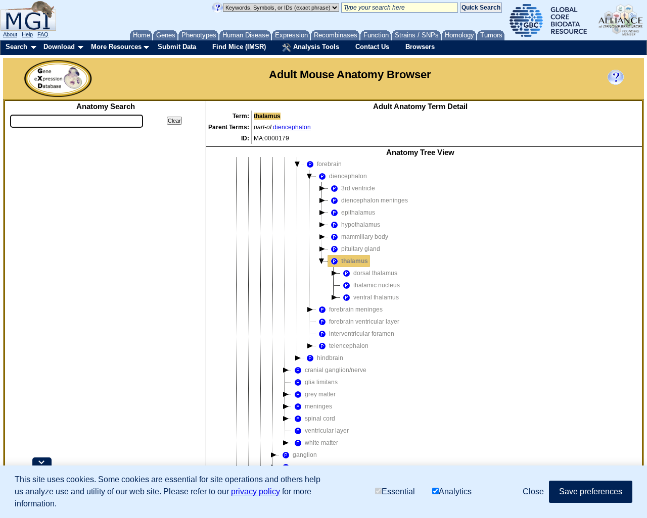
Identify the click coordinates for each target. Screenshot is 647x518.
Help (27, 34)
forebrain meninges (356, 309)
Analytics (455, 491)
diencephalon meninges (374, 200)
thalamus (354, 261)
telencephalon (348, 345)
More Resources (116, 46)
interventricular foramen (361, 333)
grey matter (320, 394)
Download (59, 46)
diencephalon (292, 127)
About (10, 34)
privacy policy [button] (255, 491)
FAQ (43, 34)
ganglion (305, 454)
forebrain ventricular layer (364, 321)
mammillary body (364, 236)
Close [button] (533, 491)
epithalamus (358, 212)
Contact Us (372, 46)
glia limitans (321, 382)
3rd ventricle (358, 188)
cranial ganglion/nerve (335, 370)
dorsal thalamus (375, 273)
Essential (398, 491)
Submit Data (177, 46)
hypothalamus (360, 224)
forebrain (329, 164)
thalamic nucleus (376, 285)
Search (16, 46)
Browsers (420, 46)
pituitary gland (360, 248)
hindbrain (330, 357)
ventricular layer (327, 430)
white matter (321, 442)
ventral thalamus (376, 297)
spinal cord (320, 418)
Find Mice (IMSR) (239, 46)
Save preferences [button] (590, 491)
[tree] (420, 332)
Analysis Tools (315, 46)
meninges (318, 406)
